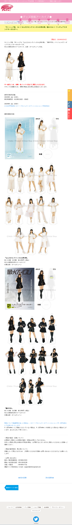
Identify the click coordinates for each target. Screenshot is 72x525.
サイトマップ (36, 510)
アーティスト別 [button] (48, 22)
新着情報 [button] (20, 22)
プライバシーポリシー (58, 507)
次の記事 (48, 478)
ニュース (10, 507)
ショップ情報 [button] (58, 22)
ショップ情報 (37, 507)
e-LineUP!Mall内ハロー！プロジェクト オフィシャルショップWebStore (26, 106)
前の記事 (23, 478)
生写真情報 (30, 22)
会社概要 (67, 22)
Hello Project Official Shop (7, 8)
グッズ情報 (39, 22)
